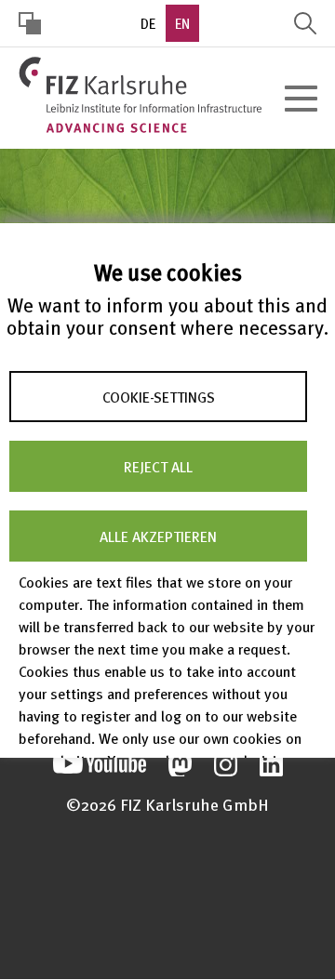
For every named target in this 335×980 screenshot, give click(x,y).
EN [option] (182, 23)
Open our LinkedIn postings (271, 764)
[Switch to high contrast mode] (29, 23)
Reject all (158, 466)
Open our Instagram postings (225, 764)
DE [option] (148, 23)
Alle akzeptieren (158, 535)
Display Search (305, 23)
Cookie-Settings (158, 396)
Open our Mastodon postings (180, 764)
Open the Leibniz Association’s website (167, 900)
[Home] (140, 95)
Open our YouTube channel (99, 764)
